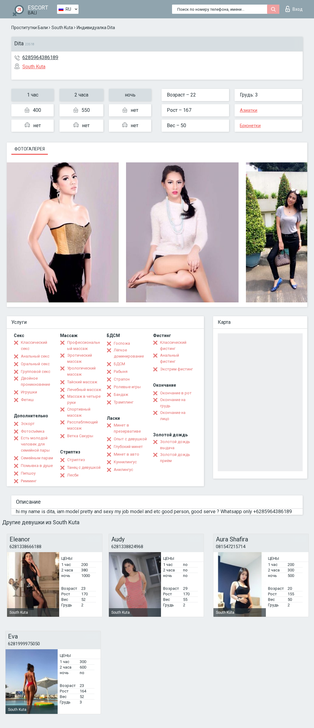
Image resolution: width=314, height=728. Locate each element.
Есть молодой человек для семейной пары (35, 444)
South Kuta (62, 27)
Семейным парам (37, 458)
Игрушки (29, 392)
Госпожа (122, 343)
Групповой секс (35, 371)
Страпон (122, 379)
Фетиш (27, 399)
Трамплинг (123, 402)
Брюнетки (250, 125)
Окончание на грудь (173, 402)
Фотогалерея (29, 148)
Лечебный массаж (84, 389)
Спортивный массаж (78, 412)
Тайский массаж (82, 382)
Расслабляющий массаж (82, 425)
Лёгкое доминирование (129, 353)
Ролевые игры (127, 387)
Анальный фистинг (169, 358)
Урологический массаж (81, 371)
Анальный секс (35, 356)
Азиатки (248, 110)
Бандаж (121, 394)
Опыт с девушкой (130, 439)
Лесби (72, 475)
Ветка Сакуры (80, 436)
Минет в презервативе (127, 428)
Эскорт (28, 423)
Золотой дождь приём (175, 457)
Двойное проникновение (35, 381)
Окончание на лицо (173, 415)
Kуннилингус (125, 462)
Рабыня (121, 371)
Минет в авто (126, 454)
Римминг (28, 481)
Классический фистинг (173, 345)
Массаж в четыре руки (84, 399)
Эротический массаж (79, 358)
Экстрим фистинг (176, 369)
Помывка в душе (37, 465)
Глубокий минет (128, 446)
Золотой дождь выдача (175, 444)
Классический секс (34, 345)
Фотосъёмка (32, 431)
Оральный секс (35, 364)
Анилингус (123, 469)
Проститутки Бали (29, 27)
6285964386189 (40, 57)
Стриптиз (76, 459)
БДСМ (119, 364)
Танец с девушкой (84, 467)
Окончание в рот (176, 393)
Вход (298, 9)
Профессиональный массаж (83, 345)
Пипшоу (28, 473)
